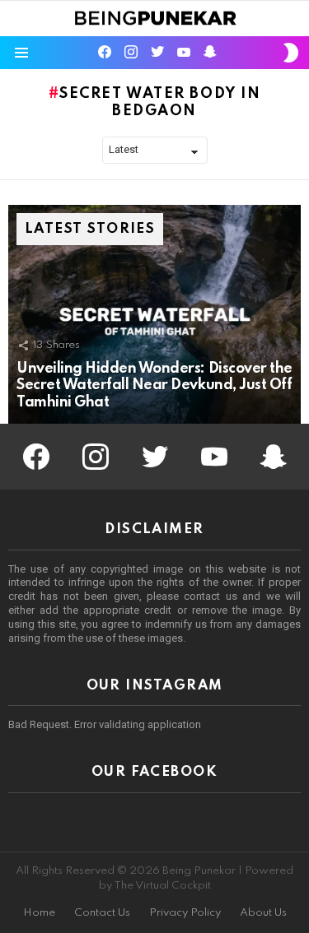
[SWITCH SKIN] (291, 52)
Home (39, 912)
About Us (263, 912)
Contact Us (102, 912)
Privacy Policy (185, 912)
